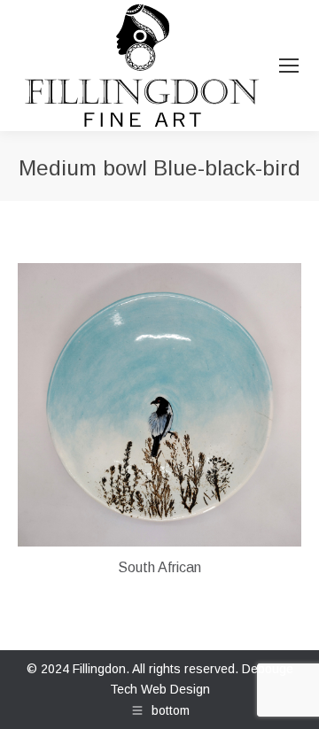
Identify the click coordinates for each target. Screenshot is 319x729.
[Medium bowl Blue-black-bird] (159, 405)
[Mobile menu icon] (288, 65)
